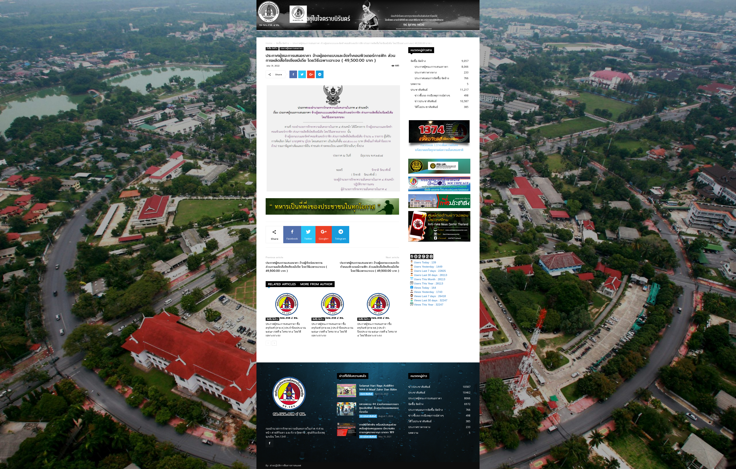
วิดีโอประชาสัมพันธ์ (426, 107)
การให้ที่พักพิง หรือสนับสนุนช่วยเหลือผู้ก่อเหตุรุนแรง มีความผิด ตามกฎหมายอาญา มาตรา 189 (377, 428)
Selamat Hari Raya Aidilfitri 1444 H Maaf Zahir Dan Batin (378, 388)
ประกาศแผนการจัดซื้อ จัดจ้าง (432, 78)
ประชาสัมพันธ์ (419, 89)
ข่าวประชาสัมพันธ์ (426, 101)
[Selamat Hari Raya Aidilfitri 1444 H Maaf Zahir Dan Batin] (346, 390)
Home (269, 43)
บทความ (416, 84)
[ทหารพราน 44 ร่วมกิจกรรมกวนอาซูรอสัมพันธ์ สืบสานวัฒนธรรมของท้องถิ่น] (346, 409)
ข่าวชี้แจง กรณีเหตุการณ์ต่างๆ (432, 95)
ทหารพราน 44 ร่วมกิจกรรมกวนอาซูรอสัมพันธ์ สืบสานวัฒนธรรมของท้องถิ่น (379, 408)
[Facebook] (269, 443)
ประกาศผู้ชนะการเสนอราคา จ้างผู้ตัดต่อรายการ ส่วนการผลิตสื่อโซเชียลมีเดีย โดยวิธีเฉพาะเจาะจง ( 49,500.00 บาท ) (296, 267)
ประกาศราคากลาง (426, 72)
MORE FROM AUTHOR (316, 284)
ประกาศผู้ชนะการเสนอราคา (291, 48)
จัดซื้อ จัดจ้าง (282, 43)
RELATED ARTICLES (282, 284)
